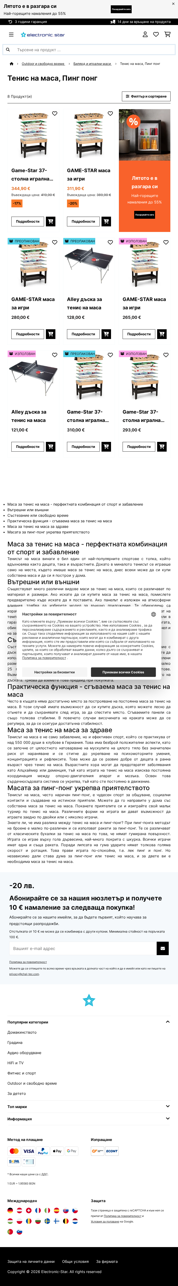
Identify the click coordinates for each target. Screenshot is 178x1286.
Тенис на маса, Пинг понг (140, 64)
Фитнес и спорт (21, 1073)
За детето (16, 1093)
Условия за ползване (105, 1221)
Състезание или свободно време (37, 515)
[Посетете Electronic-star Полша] (19, 1221)
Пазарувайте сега (121, 9)
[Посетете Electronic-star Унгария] (10, 1221)
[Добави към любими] (54, 113)
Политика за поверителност (28, 962)
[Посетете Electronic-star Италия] (47, 1210)
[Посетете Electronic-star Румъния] (29, 1221)
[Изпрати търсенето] (8, 49)
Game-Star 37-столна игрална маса (30, 175)
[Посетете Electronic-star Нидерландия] (75, 1221)
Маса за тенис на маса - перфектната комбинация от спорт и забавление (75, 504)
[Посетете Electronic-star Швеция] (47, 1221)
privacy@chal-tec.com (24, 974)
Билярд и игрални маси (92, 64)
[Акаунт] (145, 34)
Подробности (27, 221)
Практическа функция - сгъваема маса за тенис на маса (59, 521)
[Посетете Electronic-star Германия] (10, 1210)
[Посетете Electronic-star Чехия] (75, 1210)
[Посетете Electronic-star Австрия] (19, 1210)
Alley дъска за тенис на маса (84, 303)
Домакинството (22, 1032)
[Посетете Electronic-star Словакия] (66, 1210)
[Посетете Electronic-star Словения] (19, 1232)
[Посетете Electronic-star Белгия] (66, 1221)
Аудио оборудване (24, 1052)
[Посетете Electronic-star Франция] (38, 1210)
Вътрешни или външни (28, 509)
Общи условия (75, 1261)
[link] (33, 135)
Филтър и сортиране (148, 96)
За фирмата (107, 1261)
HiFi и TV (15, 1063)
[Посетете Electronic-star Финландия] (56, 1221)
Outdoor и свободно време (43, 64)
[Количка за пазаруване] (167, 34)
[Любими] (156, 34)
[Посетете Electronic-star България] (38, 1221)
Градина (14, 1042)
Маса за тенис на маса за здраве (37, 526)
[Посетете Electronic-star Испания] (56, 1210)
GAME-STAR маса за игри (88, 174)
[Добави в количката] (50, 221)
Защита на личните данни (31, 1261)
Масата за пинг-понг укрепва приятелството (48, 532)
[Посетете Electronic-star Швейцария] (29, 1210)
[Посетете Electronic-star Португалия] (10, 1232)
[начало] (16, 64)
